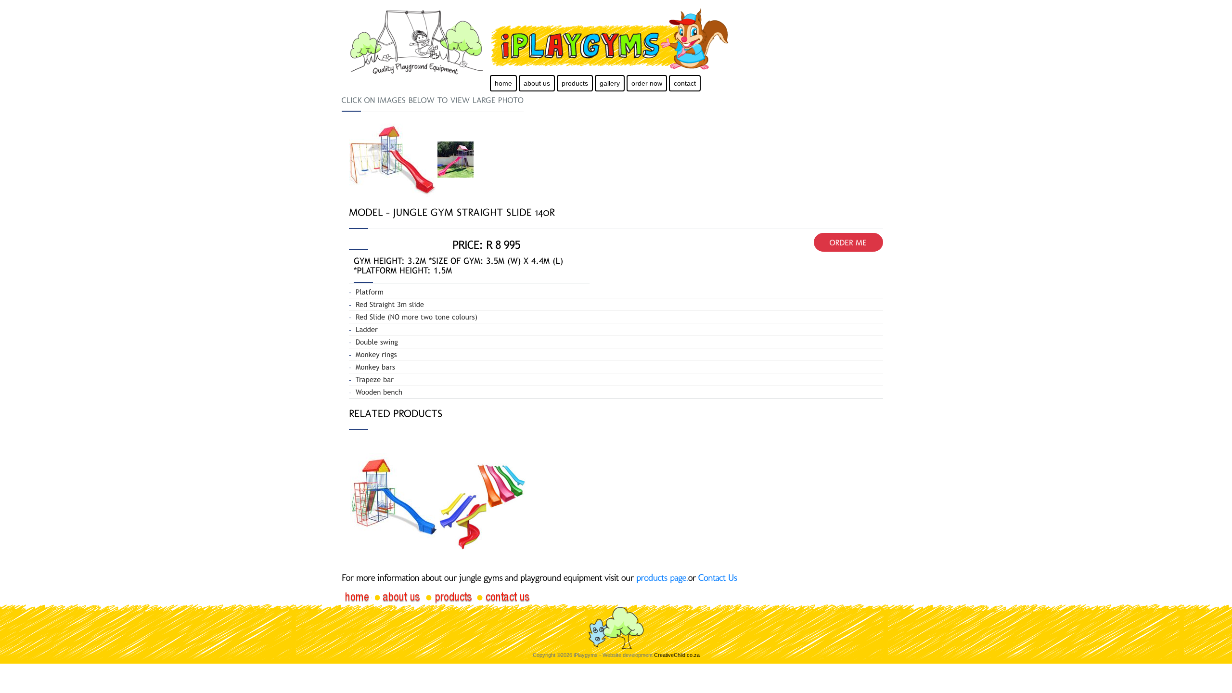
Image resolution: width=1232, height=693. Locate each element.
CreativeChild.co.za (677, 655)
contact (685, 83)
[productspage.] (662, 577)
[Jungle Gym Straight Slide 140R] (393, 158)
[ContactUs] (717, 577)
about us (537, 83)
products (575, 83)
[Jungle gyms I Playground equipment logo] (638, 39)
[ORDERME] (848, 242)
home (503, 83)
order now (646, 83)
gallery (610, 83)
